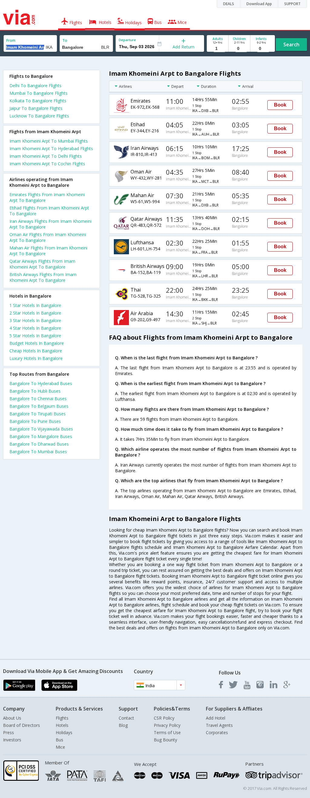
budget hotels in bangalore (36, 343)
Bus (59, 740)
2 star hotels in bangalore (35, 313)
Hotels (62, 725)
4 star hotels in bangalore (35, 328)
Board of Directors (21, 725)
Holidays (64, 732)
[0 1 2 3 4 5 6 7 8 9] (239, 48)
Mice (60, 747)
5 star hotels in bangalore (35, 335)
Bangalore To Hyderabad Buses (40, 383)
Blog (123, 725)
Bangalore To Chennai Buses (38, 398)
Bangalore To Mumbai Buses (38, 451)
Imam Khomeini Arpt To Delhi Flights (45, 156)
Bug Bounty (165, 740)
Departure (127, 40)
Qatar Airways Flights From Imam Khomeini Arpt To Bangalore (42, 264)
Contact (126, 718)
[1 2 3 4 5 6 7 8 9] (217, 48)
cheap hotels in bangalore (35, 351)
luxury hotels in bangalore (36, 358)
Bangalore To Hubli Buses (35, 391)
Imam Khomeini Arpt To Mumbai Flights (48, 141)
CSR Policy (164, 718)
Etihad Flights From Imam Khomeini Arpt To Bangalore (49, 210)
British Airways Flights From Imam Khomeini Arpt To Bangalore (43, 277)
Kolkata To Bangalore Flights (37, 101)
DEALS (228, 3)
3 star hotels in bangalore (35, 320)
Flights (62, 718)
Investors (12, 740)
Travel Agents (219, 725)
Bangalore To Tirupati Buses (37, 414)
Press (8, 732)
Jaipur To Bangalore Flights (35, 108)
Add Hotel (215, 718)
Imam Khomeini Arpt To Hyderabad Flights (51, 148)
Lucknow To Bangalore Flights (39, 116)
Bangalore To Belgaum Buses (38, 406)
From (10, 40)
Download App (259, 3)
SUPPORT (292, 3)
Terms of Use (167, 732)
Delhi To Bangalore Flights (35, 85)
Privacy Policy (167, 725)
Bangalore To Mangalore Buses (40, 436)
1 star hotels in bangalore (35, 305)
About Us (12, 718)
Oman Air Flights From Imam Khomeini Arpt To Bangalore (47, 237)
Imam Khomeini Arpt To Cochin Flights (47, 164)
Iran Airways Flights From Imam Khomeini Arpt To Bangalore (50, 224)
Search (291, 44)
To (64, 40)
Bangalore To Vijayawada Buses (41, 429)
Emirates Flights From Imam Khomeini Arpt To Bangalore (47, 197)
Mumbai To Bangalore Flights (38, 93)
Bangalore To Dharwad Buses (39, 444)
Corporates (217, 732)
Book (280, 104)
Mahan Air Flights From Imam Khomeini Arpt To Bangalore (48, 250)
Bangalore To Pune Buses (35, 421)
